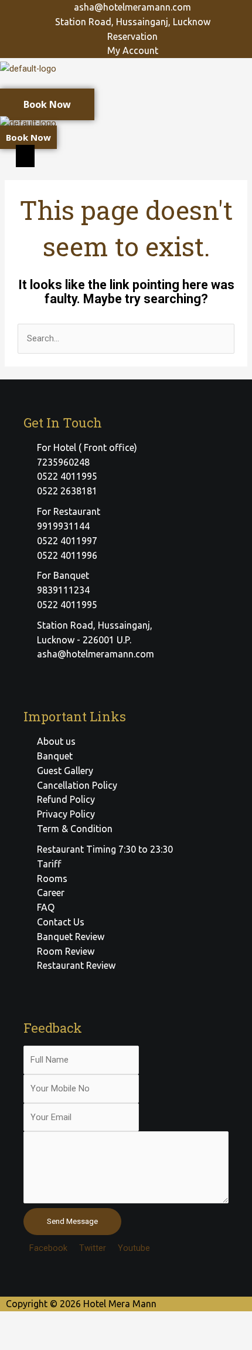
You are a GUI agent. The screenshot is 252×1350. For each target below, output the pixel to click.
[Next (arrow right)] (72, 1340)
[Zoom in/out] (171, 1321)
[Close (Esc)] (23, 1321)
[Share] (72, 1321)
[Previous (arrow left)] (23, 1340)
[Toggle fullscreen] (121, 1321)
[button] (126, 87)
